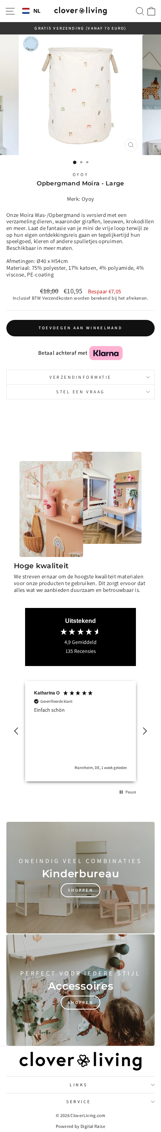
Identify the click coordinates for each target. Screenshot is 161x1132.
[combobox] (31, 11)
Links (79, 1084)
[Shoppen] (80, 877)
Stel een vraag (80, 391)
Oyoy (80, 174)
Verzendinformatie (80, 377)
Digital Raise (92, 1126)
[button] (16, 731)
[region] (80, 731)
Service (78, 1101)
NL (37, 11)
